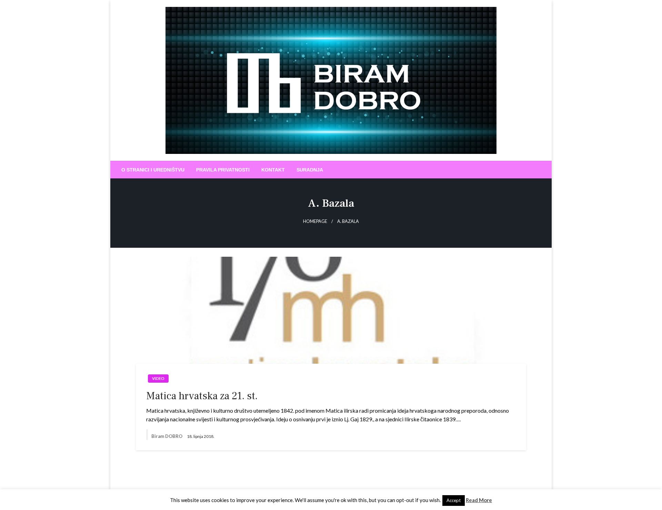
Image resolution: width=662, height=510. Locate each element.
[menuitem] (153, 169)
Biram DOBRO (167, 436)
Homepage (315, 221)
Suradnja (310, 170)
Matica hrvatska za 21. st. (202, 396)
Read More (479, 500)
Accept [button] (454, 500)
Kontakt (273, 170)
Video (158, 378)
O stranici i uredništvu (152, 170)
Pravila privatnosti (223, 170)
